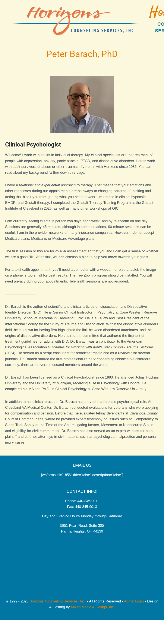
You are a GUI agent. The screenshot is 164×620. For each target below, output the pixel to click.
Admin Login (134, 601)
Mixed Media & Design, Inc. (93, 607)
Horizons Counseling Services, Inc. (57, 601)
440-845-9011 (88, 501)
